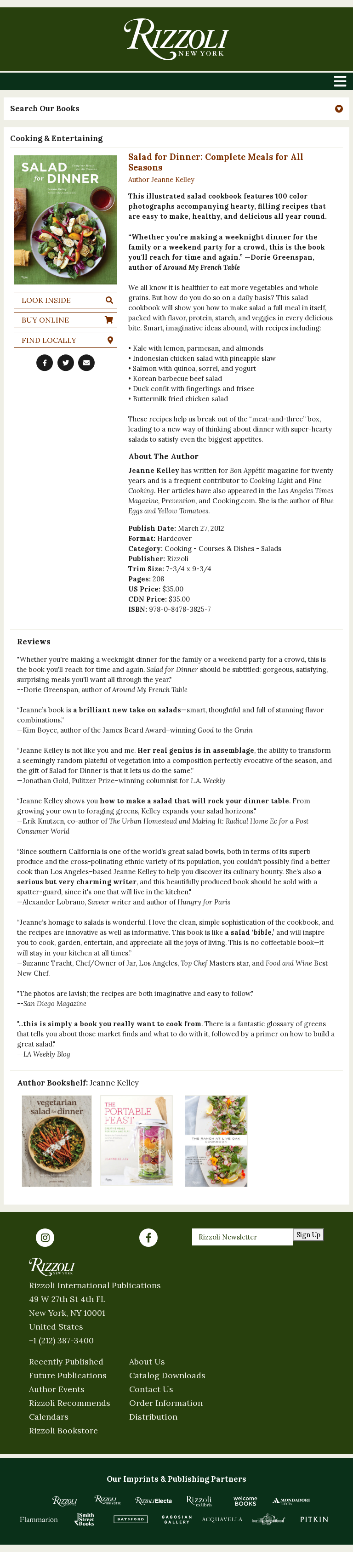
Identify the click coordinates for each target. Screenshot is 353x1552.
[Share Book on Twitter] (65, 363)
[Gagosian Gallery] (176, 1519)
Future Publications (68, 1375)
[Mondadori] (291, 1501)
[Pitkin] (314, 1519)
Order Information (166, 1403)
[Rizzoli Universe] (108, 1500)
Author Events (57, 1389)
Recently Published (66, 1361)
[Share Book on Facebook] (44, 363)
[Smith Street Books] (85, 1519)
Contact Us (151, 1389)
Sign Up (308, 1234)
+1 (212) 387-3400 (61, 1340)
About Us (147, 1361)
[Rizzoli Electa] (153, 1501)
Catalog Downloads (167, 1375)
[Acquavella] (222, 1519)
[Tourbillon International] (268, 1519)
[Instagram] (45, 1237)
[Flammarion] (39, 1519)
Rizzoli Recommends (69, 1403)
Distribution (153, 1416)
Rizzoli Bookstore (63, 1430)
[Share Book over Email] (86, 363)
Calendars (48, 1416)
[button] (176, 109)
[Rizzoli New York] (176, 39)
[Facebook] (148, 1237)
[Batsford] (131, 1519)
